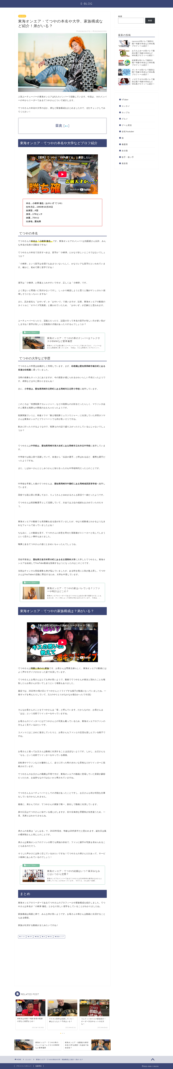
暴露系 (125, 144)
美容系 (125, 163)
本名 (50, 936)
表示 (66, 126)
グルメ (125, 119)
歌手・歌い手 (128, 157)
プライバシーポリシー (24, 1066)
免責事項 (38, 1066)
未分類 (125, 151)
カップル (126, 112)
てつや (23, 936)
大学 (30, 936)
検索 (120, 16)
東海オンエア (60, 936)
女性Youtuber (128, 131)
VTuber (125, 100)
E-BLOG (86, 3)
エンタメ (22, 16)
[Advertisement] (39, 960)
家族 (37, 936)
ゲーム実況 (127, 125)
